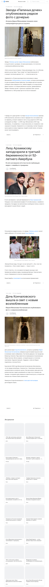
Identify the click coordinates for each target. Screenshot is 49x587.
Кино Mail (20, 144)
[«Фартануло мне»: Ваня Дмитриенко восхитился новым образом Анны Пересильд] (14, 575)
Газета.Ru (20, 6)
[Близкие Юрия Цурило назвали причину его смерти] (34, 514)
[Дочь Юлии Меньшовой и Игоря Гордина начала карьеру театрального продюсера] (34, 575)
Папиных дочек (14, 62)
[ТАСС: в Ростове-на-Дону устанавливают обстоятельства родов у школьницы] (14, 555)
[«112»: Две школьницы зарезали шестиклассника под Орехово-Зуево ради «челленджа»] (14, 432)
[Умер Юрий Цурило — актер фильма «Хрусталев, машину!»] (34, 535)
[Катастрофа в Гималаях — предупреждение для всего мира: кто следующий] (14, 453)
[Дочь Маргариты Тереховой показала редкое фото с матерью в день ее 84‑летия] (34, 432)
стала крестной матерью (31, 380)
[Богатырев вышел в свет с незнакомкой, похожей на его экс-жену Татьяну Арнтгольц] (14, 494)
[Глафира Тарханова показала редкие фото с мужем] (34, 473)
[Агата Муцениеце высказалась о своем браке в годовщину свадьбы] (14, 535)
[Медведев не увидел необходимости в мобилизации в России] (34, 555)
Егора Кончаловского (21, 349)
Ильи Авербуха (29, 233)
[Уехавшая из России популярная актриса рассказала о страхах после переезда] (14, 514)
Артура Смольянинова (31, 115)
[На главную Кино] (7, 1)
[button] (24, 42)
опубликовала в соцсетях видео (21, 80)
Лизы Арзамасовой (35, 199)
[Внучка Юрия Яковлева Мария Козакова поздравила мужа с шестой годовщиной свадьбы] (34, 494)
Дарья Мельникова (24, 62)
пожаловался (17, 278)
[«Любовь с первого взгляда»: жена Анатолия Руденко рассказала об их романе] (14, 473)
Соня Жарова (13, 168)
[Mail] (4, 1)
